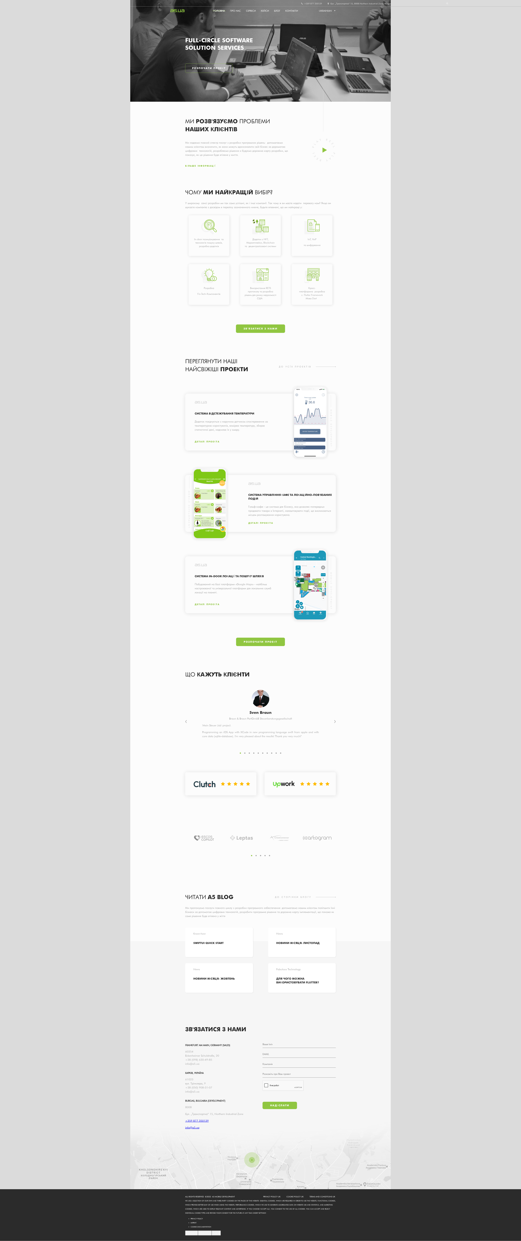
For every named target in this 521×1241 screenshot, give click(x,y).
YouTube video (324, 150)
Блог (277, 10)
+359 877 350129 (313, 3)
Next (335, 721)
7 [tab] (267, 753)
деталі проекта (207, 441)
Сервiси (251, 10)
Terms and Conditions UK (322, 1197)
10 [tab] (280, 753)
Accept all (216, 1233)
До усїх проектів (295, 366)
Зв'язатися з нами (260, 328)
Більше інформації (200, 166)
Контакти (291, 10)
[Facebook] (456, 3)
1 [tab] (240, 753)
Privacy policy (197, 1219)
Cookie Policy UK (295, 1197)
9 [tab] (276, 753)
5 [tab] (258, 753)
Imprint (193, 1223)
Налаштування (191, 1233)
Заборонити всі (205, 1233)
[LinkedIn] (464, 3)
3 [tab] (249, 753)
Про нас (235, 10)
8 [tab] (271, 753)
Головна (219, 10)
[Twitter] (460, 3)
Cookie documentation (201, 1227)
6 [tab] (262, 753)
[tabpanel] (209, 236)
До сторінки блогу (293, 897)
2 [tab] (244, 753)
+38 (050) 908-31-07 (198, 1087)
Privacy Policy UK (271, 1197)
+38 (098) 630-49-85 (198, 1059)
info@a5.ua (192, 1063)
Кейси (265, 10)
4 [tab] (253, 753)
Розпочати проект (209, 68)
